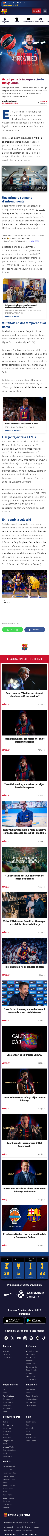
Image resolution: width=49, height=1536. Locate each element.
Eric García (30, 1373)
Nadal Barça (7, 1456)
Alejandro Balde (32, 1351)
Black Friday (7, 1453)
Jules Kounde (31, 1370)
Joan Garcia (7, 1357)
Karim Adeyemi (32, 1402)
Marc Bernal (7, 1408)
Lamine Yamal (31, 1390)
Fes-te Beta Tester (10, 1450)
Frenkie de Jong (9, 1402)
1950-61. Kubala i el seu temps (9, 1487)
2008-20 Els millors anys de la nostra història (9, 1473)
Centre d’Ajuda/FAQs (8, 1445)
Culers (36, 11)
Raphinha (30, 1393)
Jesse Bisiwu (31, 1405)
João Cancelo (31, 1379)
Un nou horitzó (9, 1466)
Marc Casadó (8, 1399)
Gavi (4, 1390)
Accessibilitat (8, 1531)
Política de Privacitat (23, 1527)
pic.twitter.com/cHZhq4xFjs (19, 238)
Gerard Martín (31, 1367)
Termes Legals (8, 1527)
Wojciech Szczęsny (6, 1352)
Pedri (5, 1393)
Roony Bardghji (32, 1396)
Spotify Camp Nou (31, 1423)
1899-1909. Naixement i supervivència (8, 1495)
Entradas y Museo (7, 1432)
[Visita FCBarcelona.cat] (4, 12)
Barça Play (7, 1428)
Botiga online (8, 1441)
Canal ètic (29, 1428)
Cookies (36, 1527)
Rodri (5, 1412)
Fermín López (8, 1396)
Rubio (35, 331)
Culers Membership (8, 1423)
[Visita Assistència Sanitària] (30, 1294)
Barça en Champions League (7, 1504)
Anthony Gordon (32, 1399)
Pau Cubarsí (30, 1354)
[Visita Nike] (8, 1294)
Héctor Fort (30, 1376)
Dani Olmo (7, 1405)
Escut (28, 1431)
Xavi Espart (30, 1357)
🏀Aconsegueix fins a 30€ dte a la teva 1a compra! (18, 4)
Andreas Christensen (30, 1362)
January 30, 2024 (32, 241)
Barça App (7, 1437)
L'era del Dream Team (9, 1480)
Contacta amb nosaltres (24, 1531)
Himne (28, 1434)
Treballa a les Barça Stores (31, 1439)
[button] (5, 584)
